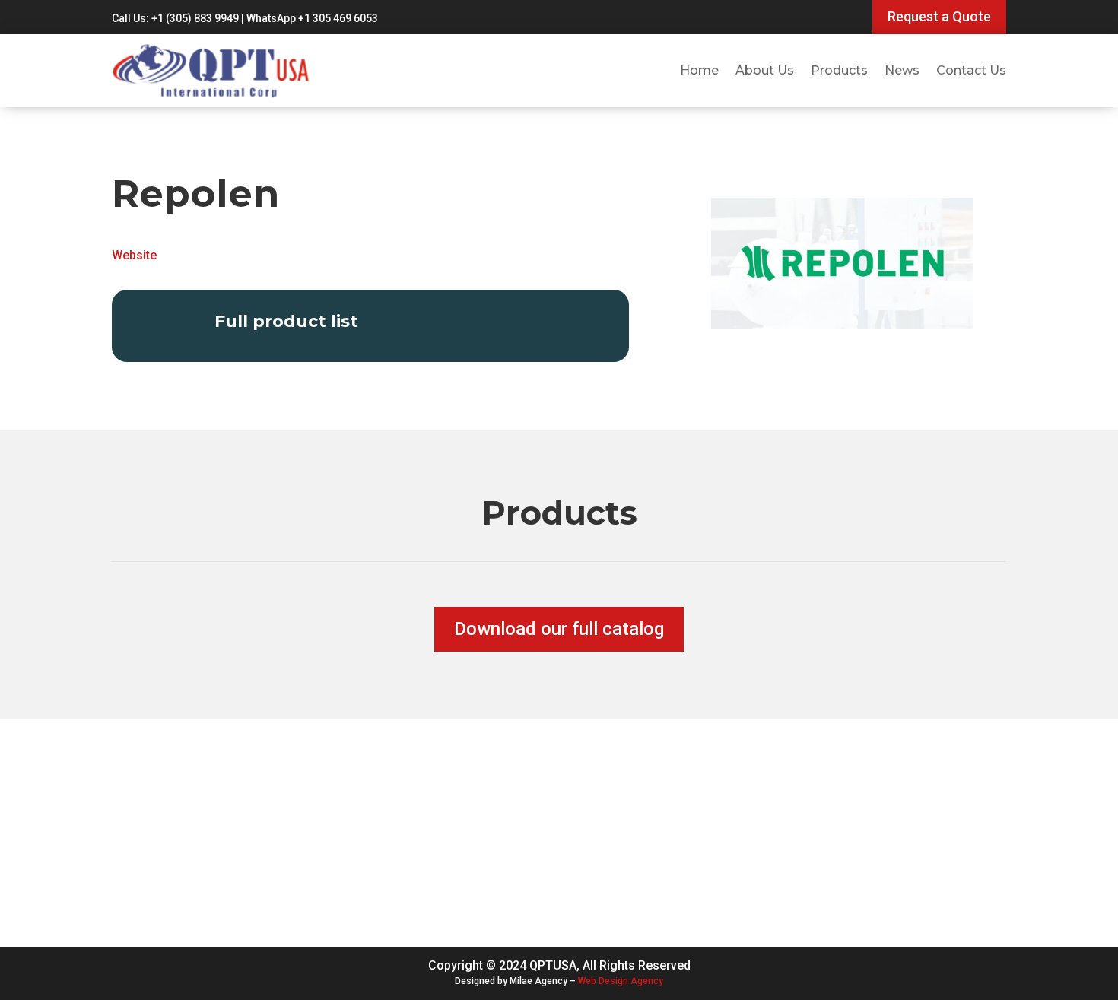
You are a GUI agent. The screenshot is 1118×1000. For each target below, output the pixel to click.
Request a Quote (939, 16)
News (902, 70)
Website (134, 255)
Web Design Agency (620, 981)
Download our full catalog (559, 629)
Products (839, 70)
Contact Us (971, 70)
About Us (764, 70)
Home (699, 70)
